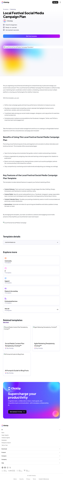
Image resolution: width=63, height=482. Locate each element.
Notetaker (4, 440)
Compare (4, 456)
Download (4, 449)
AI (2, 429)
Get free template (31, 36)
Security (21, 479)
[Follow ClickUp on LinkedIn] (2, 467)
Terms (34, 479)
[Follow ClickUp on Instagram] (8, 467)
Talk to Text (5, 445)
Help (3, 463)
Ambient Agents (6, 437)
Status (15, 479)
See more (6, 322)
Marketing (13, 9)
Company (4, 459)
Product (4, 452)
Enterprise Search (6, 442)
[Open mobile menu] (60, 2)
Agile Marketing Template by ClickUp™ (44, 344)
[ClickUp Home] (5, 2)
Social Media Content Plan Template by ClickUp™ (14, 344)
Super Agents (5, 435)
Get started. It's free (16, 412)
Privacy (28, 479)
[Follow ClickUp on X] (10, 467)
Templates (5, 9)
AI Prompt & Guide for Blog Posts (17, 370)
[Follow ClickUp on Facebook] (5, 467)
